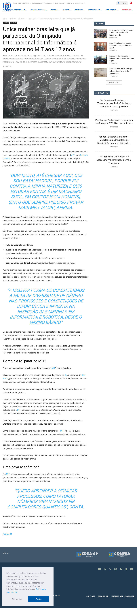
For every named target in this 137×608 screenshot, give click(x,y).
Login (123, 3)
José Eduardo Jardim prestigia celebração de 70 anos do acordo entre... (120, 71)
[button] (18, 592)
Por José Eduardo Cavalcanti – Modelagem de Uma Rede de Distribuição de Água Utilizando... (114, 139)
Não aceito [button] (17, 599)
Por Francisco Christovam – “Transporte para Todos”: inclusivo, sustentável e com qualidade (114, 103)
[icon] (99, 569)
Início (5, 19)
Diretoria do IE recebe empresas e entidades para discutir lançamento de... (121, 32)
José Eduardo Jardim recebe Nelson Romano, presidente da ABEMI (120, 45)
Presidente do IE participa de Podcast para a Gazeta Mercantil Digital (121, 58)
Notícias (12, 19)
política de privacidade (122, 596)
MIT (41, 361)
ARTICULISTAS (102, 93)
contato (90, 596)
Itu (66, 375)
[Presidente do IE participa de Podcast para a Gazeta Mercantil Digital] (100, 59)
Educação (22, 19)
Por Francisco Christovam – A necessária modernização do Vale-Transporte (114, 159)
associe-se (103, 596)
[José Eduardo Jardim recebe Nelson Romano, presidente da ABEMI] (100, 46)
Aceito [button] (39, 599)
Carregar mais (113, 82)
